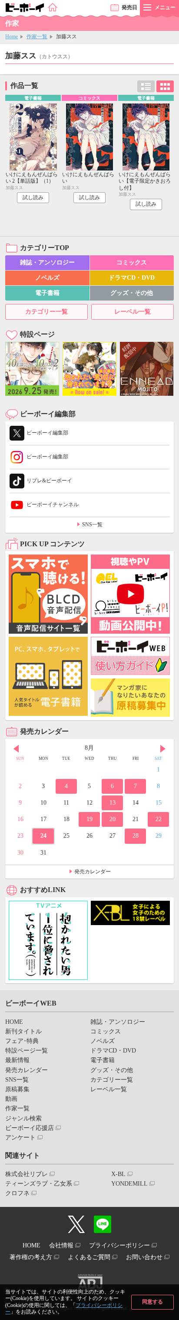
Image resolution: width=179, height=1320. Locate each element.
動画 (11, 1099)
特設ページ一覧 (26, 1050)
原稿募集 (17, 1089)
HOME (14, 1022)
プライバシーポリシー (119, 1245)
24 (43, 835)
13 (112, 802)
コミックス (131, 262)
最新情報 (17, 1060)
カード (165, 86)
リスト (146, 86)
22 (159, 819)
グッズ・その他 (131, 293)
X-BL (118, 1174)
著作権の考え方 (31, 1257)
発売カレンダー (92, 872)
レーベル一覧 (132, 311)
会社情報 (61, 1245)
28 (136, 835)
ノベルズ (47, 277)
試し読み (33, 197)
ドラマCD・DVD (132, 277)
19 (89, 819)
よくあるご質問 (89, 1257)
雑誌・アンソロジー (47, 262)
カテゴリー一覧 (46, 311)
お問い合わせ (144, 1257)
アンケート (20, 1137)
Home (11, 36)
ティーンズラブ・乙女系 (38, 1183)
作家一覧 (37, 36)
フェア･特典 (22, 1041)
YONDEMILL (129, 1183)
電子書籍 (47, 293)
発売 (129, 7)
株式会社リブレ (26, 1174)
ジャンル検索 (23, 1118)
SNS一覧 (92, 524)
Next (163, 749)
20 (112, 819)
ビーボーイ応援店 (29, 1128)
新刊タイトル (23, 1031)
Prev (16, 749)
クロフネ (17, 1193)
